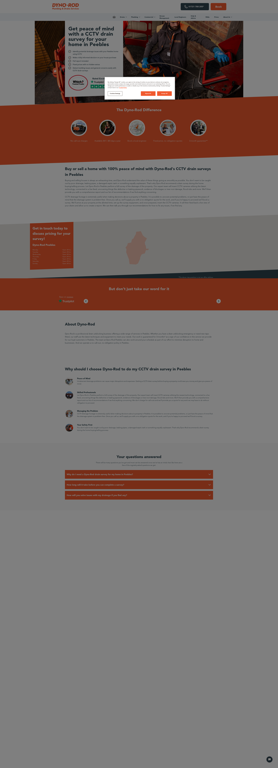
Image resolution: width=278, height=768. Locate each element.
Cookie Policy (123, 87)
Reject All (148, 93)
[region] (139, 88)
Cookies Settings (115, 93)
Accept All (164, 93)
